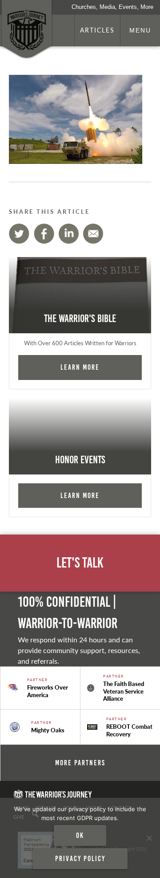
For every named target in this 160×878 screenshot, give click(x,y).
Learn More (80, 367)
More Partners (80, 763)
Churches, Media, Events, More (112, 7)
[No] (148, 837)
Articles (97, 29)
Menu (140, 30)
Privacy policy (80, 858)
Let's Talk (80, 563)
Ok (80, 835)
